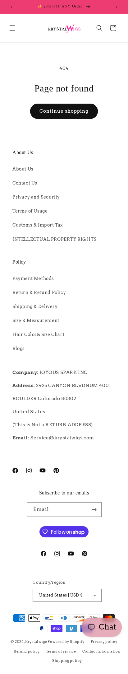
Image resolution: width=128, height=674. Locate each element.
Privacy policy (104, 641)
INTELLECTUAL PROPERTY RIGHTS (54, 239)
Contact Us (24, 182)
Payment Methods (33, 278)
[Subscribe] (94, 509)
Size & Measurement (35, 320)
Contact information (101, 651)
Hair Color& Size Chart (38, 334)
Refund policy (27, 651)
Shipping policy (67, 660)
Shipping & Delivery (34, 306)
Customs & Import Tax (37, 224)
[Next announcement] (116, 7)
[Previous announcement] (11, 7)
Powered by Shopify (66, 641)
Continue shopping (64, 111)
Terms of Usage (30, 210)
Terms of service (61, 651)
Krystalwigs (36, 641)
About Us (23, 168)
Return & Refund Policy (39, 292)
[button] (12, 28)
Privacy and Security (36, 196)
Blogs (18, 348)
